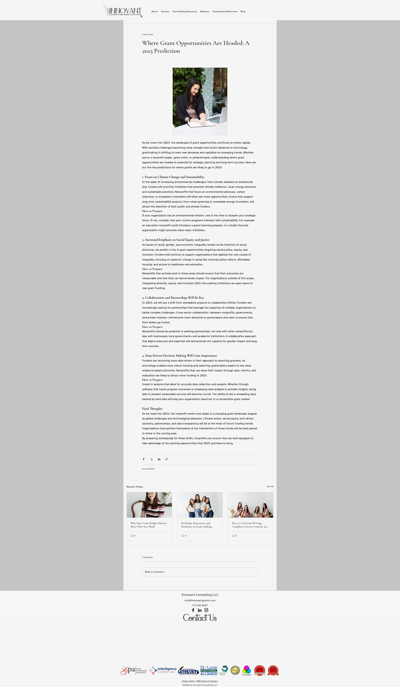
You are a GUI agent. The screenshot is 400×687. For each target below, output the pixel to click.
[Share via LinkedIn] (159, 459)
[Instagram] (206, 610)
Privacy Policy (188, 681)
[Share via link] (166, 459)
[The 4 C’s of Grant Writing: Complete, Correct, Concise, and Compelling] (250, 505)
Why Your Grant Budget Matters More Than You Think (148, 524)
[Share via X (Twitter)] (151, 459)
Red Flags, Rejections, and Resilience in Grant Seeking (196, 524)
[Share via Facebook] (143, 459)
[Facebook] (193, 610)
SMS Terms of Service (207, 681)
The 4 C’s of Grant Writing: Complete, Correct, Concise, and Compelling (250, 524)
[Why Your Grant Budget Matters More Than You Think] (149, 505)
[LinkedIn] (199, 610)
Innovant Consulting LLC (200, 595)
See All (270, 486)
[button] (184, 11)
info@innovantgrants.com (200, 600)
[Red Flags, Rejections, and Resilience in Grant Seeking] (200, 505)
